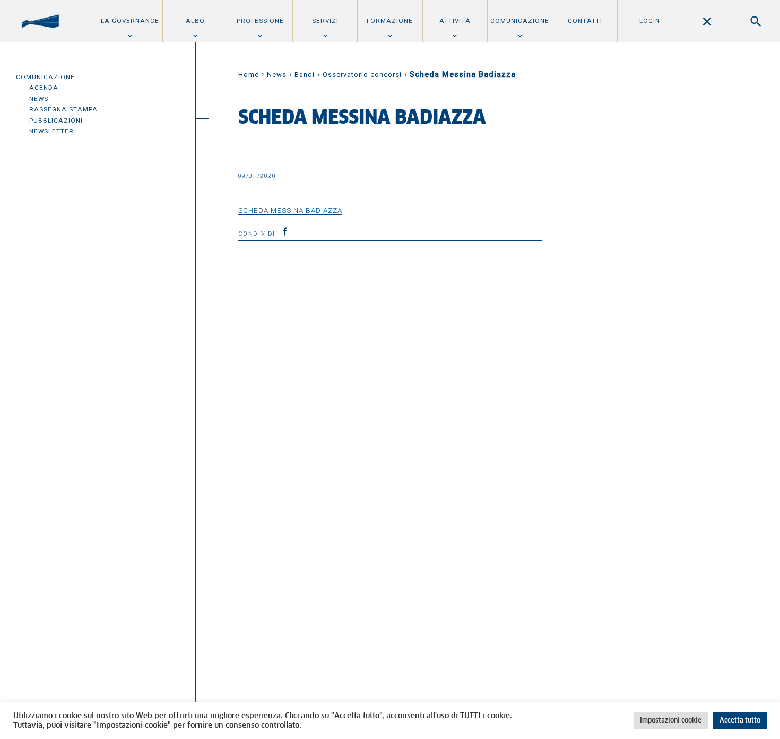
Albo (195, 20)
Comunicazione (519, 20)
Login (649, 20)
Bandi (304, 75)
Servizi (325, 20)
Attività (455, 20)
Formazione (390, 20)
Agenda (43, 87)
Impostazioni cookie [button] (670, 720)
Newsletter (51, 131)
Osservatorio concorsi (362, 75)
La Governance (130, 20)
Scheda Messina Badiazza (290, 210)
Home (248, 75)
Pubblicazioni (56, 120)
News (38, 98)
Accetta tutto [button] (740, 720)
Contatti (585, 20)
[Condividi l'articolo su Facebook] (285, 231)
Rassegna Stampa (63, 109)
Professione (260, 20)
